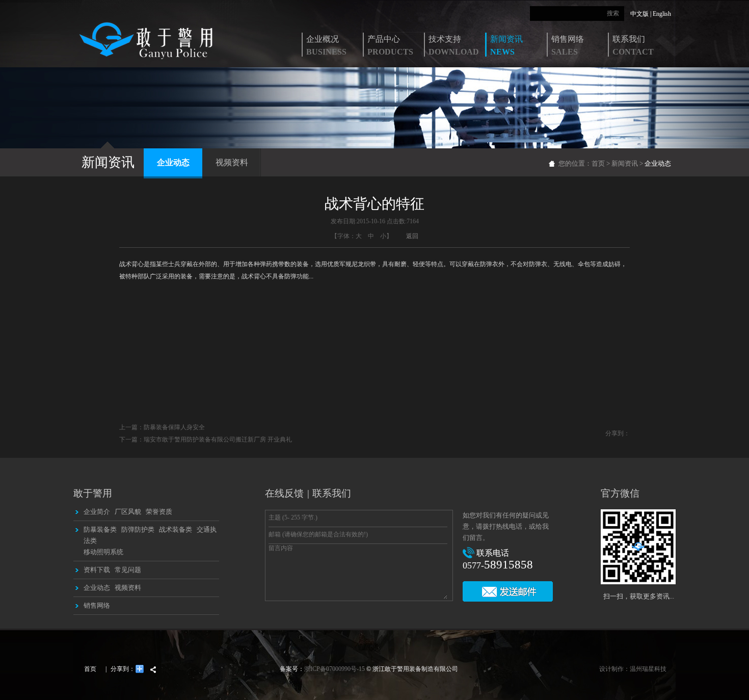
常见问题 (128, 570)
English (662, 13)
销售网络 (97, 605)
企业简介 (97, 511)
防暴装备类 (100, 529)
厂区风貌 (128, 511)
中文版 (639, 13)
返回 (412, 236)
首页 (598, 163)
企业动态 (173, 162)
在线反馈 (284, 493)
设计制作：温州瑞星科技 (632, 668)
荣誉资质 (159, 511)
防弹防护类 (137, 529)
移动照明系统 (103, 552)
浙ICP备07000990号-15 (334, 668)
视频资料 (232, 162)
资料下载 (97, 570)
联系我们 (331, 493)
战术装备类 (175, 529)
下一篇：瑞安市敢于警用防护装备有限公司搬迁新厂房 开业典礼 (205, 439)
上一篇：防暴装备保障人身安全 (162, 427)
